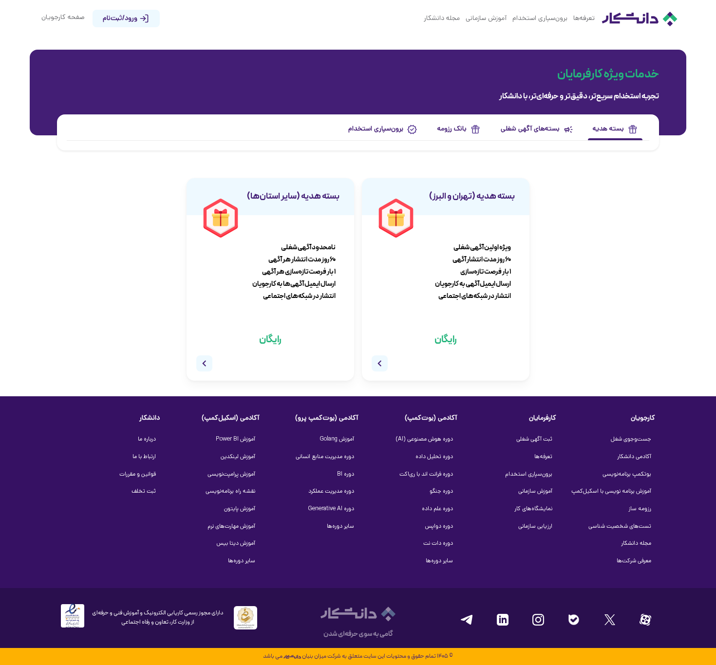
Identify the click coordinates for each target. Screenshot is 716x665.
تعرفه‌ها (584, 19)
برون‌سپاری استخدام (539, 19)
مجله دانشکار (442, 19)
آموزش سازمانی (486, 19)
